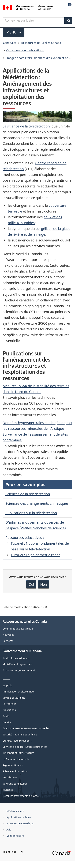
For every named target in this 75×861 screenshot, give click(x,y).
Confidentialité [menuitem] (15, 835)
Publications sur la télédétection (31, 512)
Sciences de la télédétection (27, 494)
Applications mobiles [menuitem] (18, 817)
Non (43, 584)
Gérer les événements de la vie (21, 796)
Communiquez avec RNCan (18, 628)
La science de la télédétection (26, 126)
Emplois (7, 685)
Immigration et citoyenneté (19, 691)
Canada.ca (10, 43)
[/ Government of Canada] (28, 7)
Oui (31, 584)
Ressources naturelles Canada (41, 43)
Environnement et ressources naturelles (26, 728)
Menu (15, 32)
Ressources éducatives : (24, 537)
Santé (6, 716)
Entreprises (9, 703)
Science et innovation (15, 771)
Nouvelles (8, 634)
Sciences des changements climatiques (37, 503)
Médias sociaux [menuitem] (15, 811)
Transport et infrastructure (18, 753)
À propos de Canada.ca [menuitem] (19, 823)
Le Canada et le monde (16, 759)
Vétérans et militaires (15, 783)
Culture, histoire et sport (17, 740)
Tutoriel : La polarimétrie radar (35, 555)
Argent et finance (13, 765)
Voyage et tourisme (14, 697)
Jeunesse (8, 789)
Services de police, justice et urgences (25, 746)
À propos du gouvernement (19, 670)
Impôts (7, 722)
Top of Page (9, 851)
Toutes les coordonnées (16, 658)
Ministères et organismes (17, 664)
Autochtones (10, 777)
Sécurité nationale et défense (20, 734)
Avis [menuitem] (8, 829)
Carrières (8, 641)
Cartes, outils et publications (25, 50)
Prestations (9, 710)
